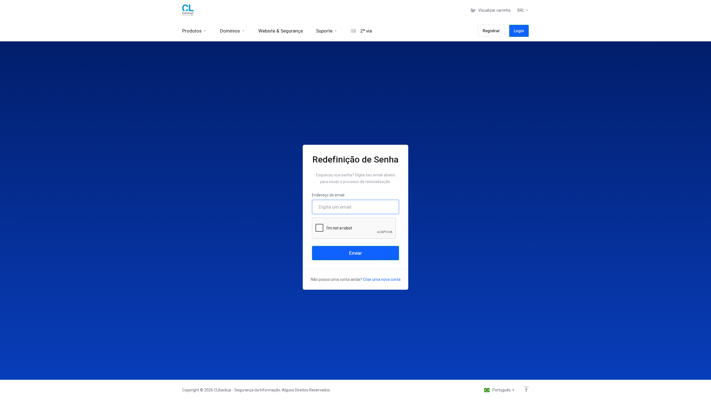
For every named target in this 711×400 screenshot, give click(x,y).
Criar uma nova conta (381, 279)
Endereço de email (328, 195)
